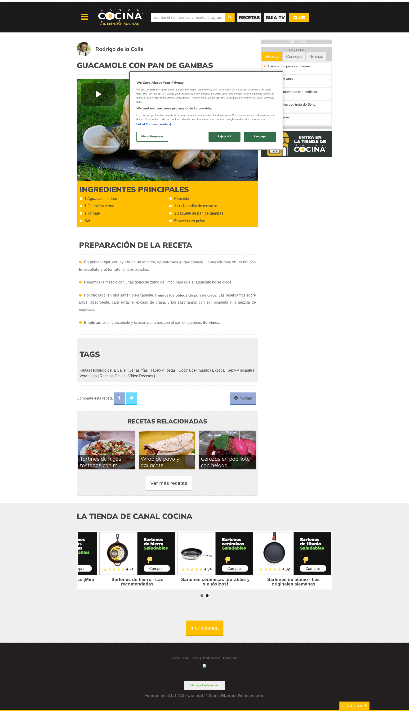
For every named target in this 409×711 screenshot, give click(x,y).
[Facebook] (119, 398)
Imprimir (245, 398)
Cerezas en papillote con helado (225, 461)
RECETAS (249, 17)
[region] (206, 110)
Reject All (224, 136)
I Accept (260, 136)
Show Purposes (152, 136)
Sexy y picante (239, 370)
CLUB (299, 17)
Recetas (272, 56)
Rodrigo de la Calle (109, 370)
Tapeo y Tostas (163, 370)
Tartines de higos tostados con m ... (101, 461)
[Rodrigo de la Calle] (116, 55)
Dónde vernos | (212, 658)
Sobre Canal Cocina (185, 658)
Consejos (294, 56)
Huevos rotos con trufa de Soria (292, 104)
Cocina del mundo (193, 370)
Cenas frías (138, 370)
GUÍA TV (275, 17)
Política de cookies (251, 696)
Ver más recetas (168, 483)
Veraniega (88, 376)
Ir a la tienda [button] (205, 627)
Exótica (218, 370)
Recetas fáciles (112, 376)
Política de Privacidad (220, 696)
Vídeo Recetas (140, 376)
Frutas (85, 370)
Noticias (316, 56)
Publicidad (230, 658)
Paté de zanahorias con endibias (292, 92)
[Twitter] (131, 398)
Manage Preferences (204, 685)
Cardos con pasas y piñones (289, 66)
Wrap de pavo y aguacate (160, 461)
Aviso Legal (195, 696)
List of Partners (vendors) (153, 124)
